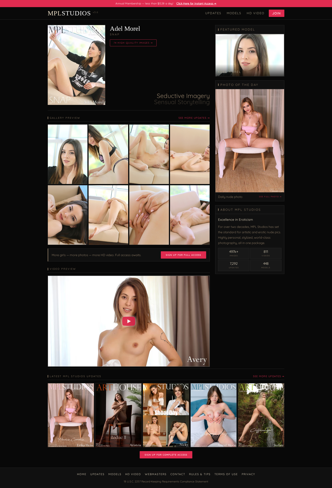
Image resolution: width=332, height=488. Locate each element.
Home (81, 474)
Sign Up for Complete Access (166, 454)
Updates (213, 13)
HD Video (255, 13)
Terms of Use (226, 474)
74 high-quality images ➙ (133, 42)
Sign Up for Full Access (183, 255)
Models (234, 13)
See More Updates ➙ (194, 117)
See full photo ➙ (270, 196)
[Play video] (128, 321)
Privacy (248, 474)
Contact (177, 474)
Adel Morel (125, 28)
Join (276, 13)
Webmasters (156, 474)
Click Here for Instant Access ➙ (196, 3)
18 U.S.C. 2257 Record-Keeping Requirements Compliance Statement (166, 481)
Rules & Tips (200, 474)
